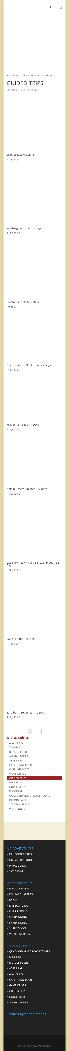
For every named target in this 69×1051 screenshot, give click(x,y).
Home (10, 75)
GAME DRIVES (17, 773)
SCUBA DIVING (18, 917)
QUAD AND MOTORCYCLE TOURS (29, 795)
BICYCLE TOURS (18, 752)
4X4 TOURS (16, 743)
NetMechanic (42, 1046)
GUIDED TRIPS (17, 778)
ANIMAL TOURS (18, 756)
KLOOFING (15, 791)
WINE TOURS (17, 809)
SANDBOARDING (19, 804)
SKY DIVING (16, 871)
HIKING (13, 782)
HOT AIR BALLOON (20, 860)
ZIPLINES (14, 747)
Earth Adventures (25, 75)
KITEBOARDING (18, 905)
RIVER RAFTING (18, 911)
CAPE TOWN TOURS (21, 765)
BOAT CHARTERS (19, 888)
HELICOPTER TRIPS (20, 854)
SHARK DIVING (18, 922)
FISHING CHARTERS (21, 894)
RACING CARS (17, 800)
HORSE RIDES (17, 787)
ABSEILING (15, 760)
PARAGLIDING (17, 865)
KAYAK (13, 900)
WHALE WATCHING (20, 934)
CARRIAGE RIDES (19, 769)
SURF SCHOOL (17, 928)
